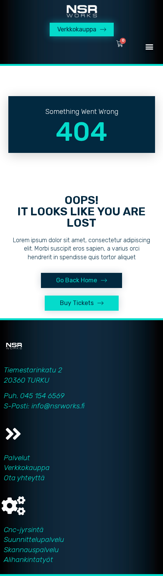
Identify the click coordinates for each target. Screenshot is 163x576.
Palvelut (17, 457)
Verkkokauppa (27, 467)
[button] (149, 46)
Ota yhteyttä (24, 477)
